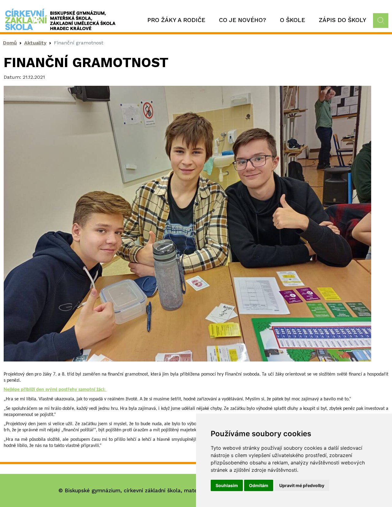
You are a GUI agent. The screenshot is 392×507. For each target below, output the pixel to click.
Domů (10, 43)
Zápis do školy (342, 20)
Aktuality (35, 43)
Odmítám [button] (258, 485)
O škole (292, 20)
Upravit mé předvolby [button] (301, 485)
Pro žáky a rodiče (176, 20)
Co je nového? (242, 20)
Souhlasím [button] (227, 485)
